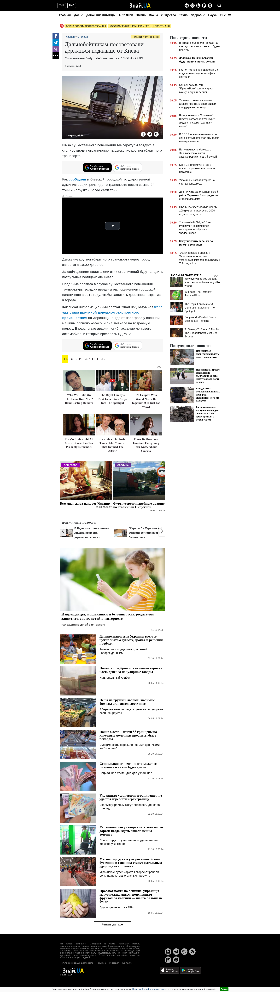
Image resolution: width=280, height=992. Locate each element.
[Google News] (192, 951)
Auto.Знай (126, 15)
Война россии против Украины (86, 26)
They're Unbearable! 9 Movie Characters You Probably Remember (79, 443)
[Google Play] (190, 970)
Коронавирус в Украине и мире (129, 26)
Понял (224, 989)
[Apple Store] (169, 970)
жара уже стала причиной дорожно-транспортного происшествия (112, 312)
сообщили (77, 179)
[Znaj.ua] (140, 5)
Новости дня (161, 26)
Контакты (127, 962)
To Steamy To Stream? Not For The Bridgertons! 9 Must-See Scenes (202, 333)
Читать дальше (112, 924)
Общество (168, 15)
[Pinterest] (210, 5)
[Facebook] (55, 36)
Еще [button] (223, 15)
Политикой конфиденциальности (149, 989)
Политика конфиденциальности (76, 962)
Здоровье (198, 15)
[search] (219, 5)
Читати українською (146, 37)
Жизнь (141, 15)
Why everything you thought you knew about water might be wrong (202, 282)
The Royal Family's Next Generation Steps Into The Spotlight (112, 398)
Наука (212, 15)
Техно (183, 15)
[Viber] (192, 5)
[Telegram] (187, 5)
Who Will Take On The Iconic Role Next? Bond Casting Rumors (79, 398)
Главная (65, 15)
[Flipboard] (204, 5)
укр (61, 5)
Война (153, 15)
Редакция (114, 962)
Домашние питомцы (100, 15)
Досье (78, 15)
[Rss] (198, 5)
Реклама (101, 962)
